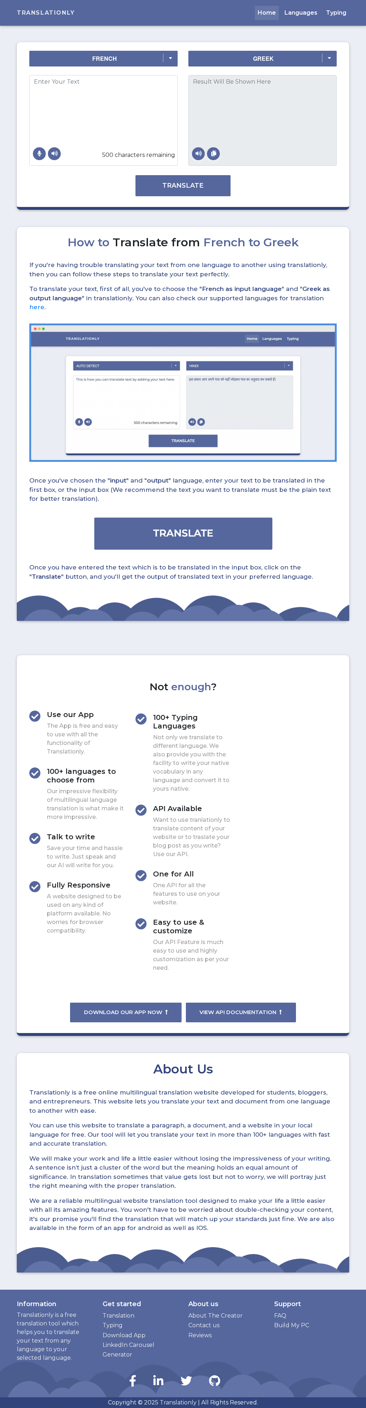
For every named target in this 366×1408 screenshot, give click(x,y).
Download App (124, 1335)
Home (267, 12)
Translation (118, 1315)
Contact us (203, 1325)
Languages (301, 12)
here (36, 307)
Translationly (46, 12)
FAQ (280, 1315)
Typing (336, 12)
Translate (182, 185)
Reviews (200, 1335)
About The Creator (215, 1315)
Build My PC (291, 1325)
